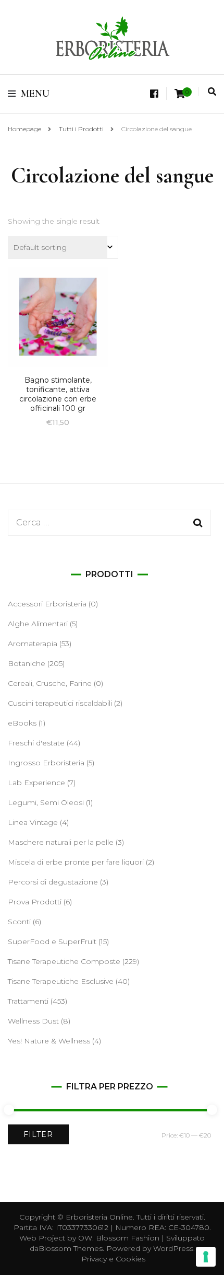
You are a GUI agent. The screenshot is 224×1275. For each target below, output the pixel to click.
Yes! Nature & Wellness (49, 1041)
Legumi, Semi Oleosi (46, 802)
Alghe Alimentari (38, 623)
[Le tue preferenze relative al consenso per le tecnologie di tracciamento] (206, 1257)
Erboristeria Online (99, 1217)
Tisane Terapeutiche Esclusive (61, 981)
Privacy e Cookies (113, 1258)
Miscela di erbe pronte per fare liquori (76, 862)
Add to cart (57, 330)
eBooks (22, 723)
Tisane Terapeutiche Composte (64, 961)
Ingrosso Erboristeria (46, 762)
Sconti (19, 921)
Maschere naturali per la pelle (61, 842)
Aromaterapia (32, 643)
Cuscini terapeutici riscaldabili (60, 703)
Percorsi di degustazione (53, 882)
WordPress (173, 1248)
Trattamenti (28, 1001)
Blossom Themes (71, 1248)
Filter (38, 1134)
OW (85, 1238)
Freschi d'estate (36, 743)
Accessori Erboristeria (47, 603)
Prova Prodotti (34, 901)
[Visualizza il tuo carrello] (180, 94)
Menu (35, 93)
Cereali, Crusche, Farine (50, 683)
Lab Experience (36, 782)
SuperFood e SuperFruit (52, 941)
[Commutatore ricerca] (212, 91)
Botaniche (26, 663)
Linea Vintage (33, 822)
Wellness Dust (33, 1021)
